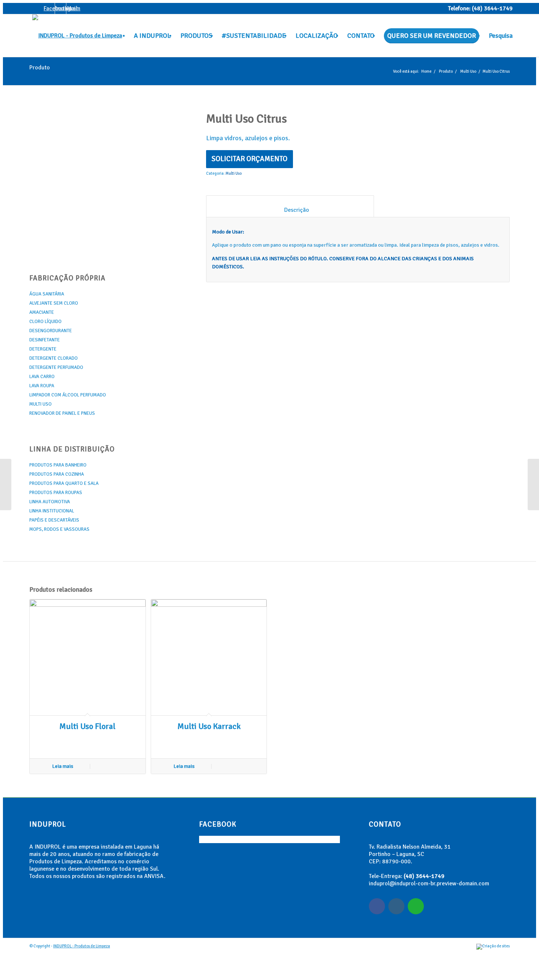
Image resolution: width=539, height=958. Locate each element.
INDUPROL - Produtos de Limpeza (81, 946)
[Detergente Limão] (533, 484)
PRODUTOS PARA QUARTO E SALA (64, 483)
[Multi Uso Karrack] (5, 484)
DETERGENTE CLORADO (53, 358)
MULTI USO (40, 404)
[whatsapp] (416, 906)
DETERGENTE (42, 349)
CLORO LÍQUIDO (45, 321)
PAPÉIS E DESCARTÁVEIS (54, 520)
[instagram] (396, 906)
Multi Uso (468, 71)
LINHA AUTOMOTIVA (49, 502)
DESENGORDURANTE (50, 331)
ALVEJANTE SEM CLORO (53, 303)
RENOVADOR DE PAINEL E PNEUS (62, 413)
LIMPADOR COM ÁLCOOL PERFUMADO (67, 395)
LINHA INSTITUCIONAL (51, 511)
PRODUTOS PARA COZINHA (56, 474)
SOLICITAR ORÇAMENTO (249, 159)
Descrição (290, 210)
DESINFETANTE (44, 340)
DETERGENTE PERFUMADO (56, 367)
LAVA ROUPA (41, 386)
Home (426, 71)
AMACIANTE (41, 312)
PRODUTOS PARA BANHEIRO (58, 465)
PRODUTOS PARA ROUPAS (55, 493)
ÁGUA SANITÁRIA (46, 294)
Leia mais (62, 766)
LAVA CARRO (42, 377)
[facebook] (377, 906)
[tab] (290, 206)
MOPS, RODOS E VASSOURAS (59, 529)
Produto (39, 67)
